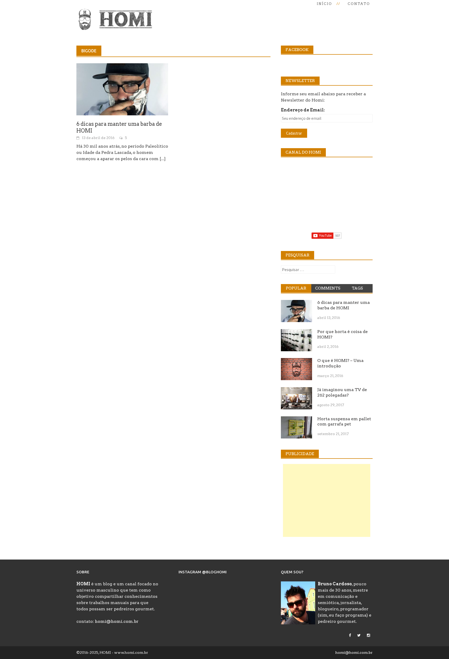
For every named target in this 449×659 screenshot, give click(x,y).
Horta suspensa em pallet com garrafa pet (344, 421)
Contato (359, 4)
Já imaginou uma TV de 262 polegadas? (342, 392)
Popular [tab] (296, 288)
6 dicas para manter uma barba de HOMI (343, 305)
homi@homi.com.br (116, 621)
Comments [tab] (327, 288)
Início (324, 4)
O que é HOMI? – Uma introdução (340, 363)
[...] (163, 158)
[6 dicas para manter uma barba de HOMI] (122, 88)
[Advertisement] (326, 500)
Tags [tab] (357, 288)
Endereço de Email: (303, 110)
